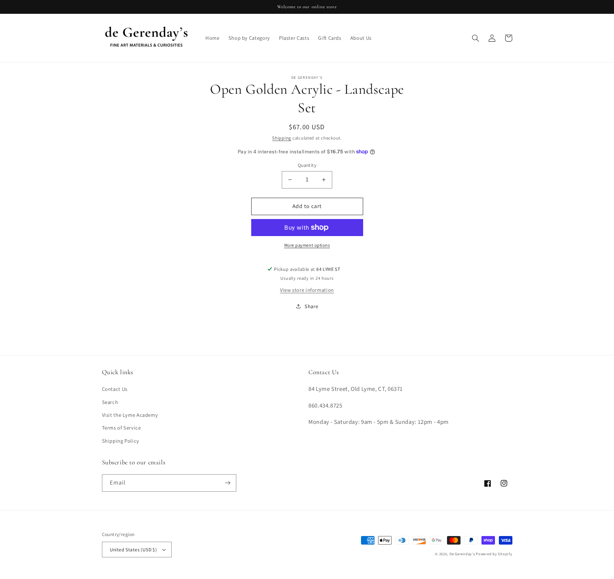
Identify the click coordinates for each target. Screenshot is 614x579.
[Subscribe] (227, 483)
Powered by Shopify (494, 553)
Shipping (281, 138)
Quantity (307, 165)
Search (110, 402)
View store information (307, 289)
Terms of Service (121, 427)
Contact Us (115, 389)
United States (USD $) (133, 549)
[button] (476, 38)
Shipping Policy (120, 440)
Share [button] (311, 306)
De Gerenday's (462, 553)
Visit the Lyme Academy (130, 414)
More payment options (307, 245)
